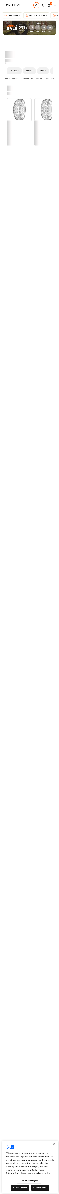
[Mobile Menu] (55, 5)
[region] (30, 1167)
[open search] (36, 5)
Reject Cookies (20, 1188)
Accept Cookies (40, 1188)
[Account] (43, 5)
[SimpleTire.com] (14, 5)
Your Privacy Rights (29, 1181)
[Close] (54, 1144)
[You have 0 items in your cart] (48, 5)
